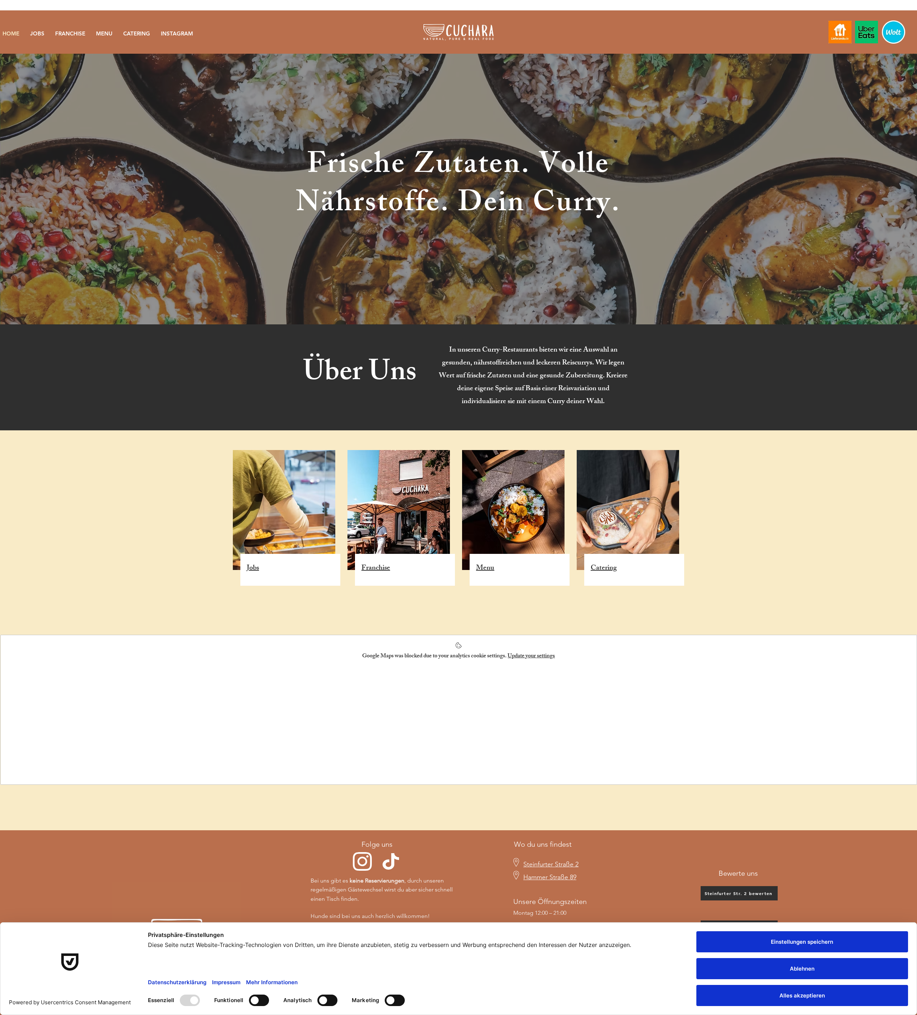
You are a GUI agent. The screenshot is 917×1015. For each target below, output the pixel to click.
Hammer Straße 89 (549, 877)
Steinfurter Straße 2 (550, 864)
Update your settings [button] (531, 656)
